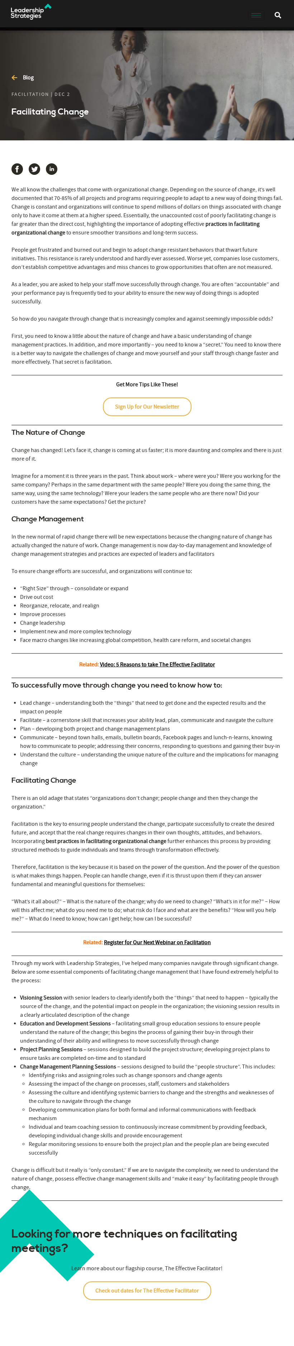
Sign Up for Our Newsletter (147, 406)
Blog (28, 77)
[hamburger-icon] (256, 15)
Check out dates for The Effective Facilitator (147, 1290)
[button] (278, 15)
